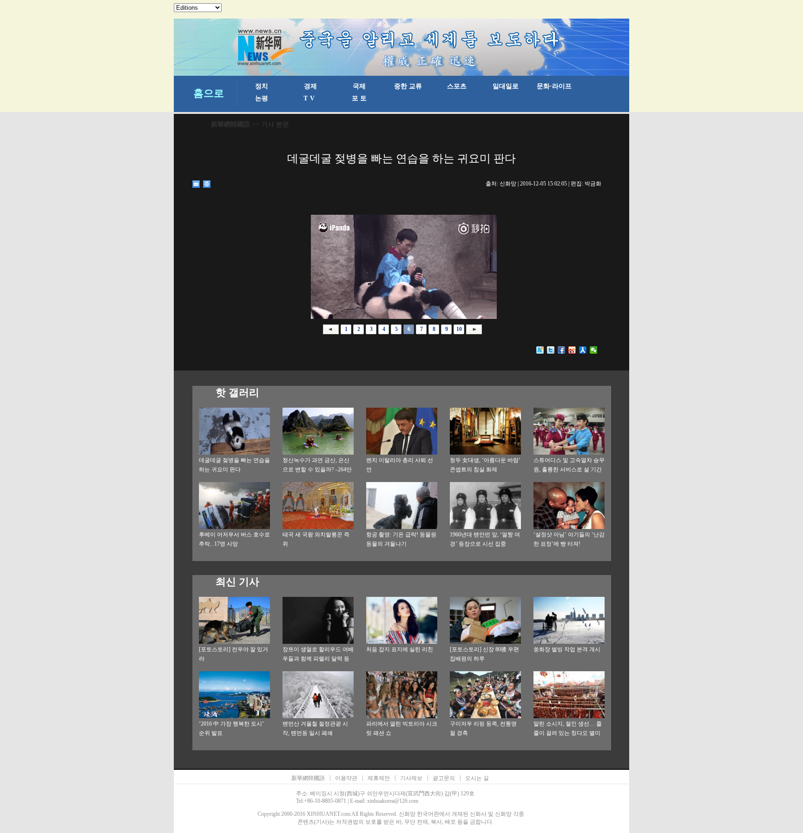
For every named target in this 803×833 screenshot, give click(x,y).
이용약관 (346, 778)
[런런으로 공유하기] (583, 350)
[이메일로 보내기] (196, 184)
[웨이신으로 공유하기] (594, 350)
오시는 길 (477, 778)
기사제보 (411, 778)
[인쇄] (207, 184)
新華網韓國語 (230, 124)
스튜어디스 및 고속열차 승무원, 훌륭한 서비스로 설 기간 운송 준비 (569, 469)
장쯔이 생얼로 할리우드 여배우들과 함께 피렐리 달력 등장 (318, 658)
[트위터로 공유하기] (551, 350)
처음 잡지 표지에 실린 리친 (399, 649)
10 (459, 329)
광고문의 (444, 778)
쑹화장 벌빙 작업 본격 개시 (566, 649)
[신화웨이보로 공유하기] (540, 350)
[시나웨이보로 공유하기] (572, 350)
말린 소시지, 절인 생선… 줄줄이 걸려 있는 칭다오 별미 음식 (567, 733)
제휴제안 (379, 778)
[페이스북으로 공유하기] (562, 350)
